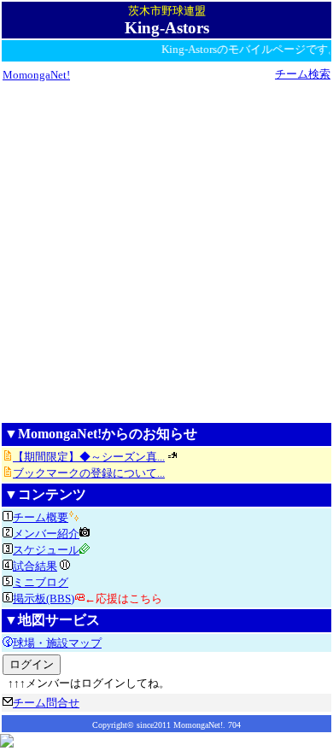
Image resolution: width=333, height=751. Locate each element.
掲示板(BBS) (43, 598)
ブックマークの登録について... (89, 472)
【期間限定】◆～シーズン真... (89, 456)
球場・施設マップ (57, 643)
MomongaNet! (36, 74)
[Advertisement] (166, 251)
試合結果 (35, 566)
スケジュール (46, 549)
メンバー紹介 (46, 533)
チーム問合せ (46, 702)
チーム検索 (302, 73)
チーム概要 (40, 517)
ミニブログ (40, 582)
